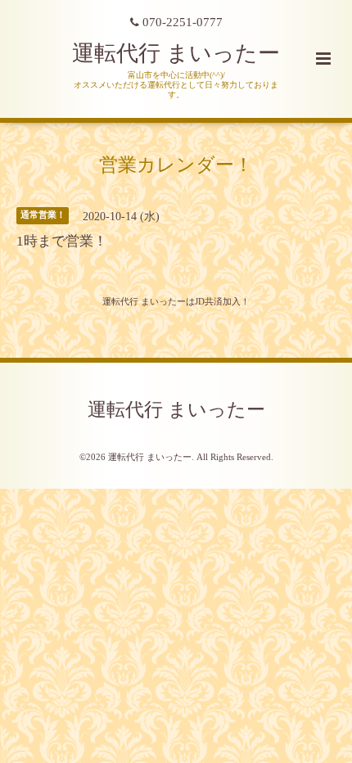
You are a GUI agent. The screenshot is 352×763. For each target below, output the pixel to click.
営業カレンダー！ (176, 164)
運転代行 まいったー (176, 53)
